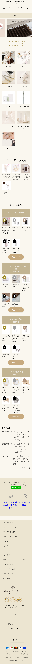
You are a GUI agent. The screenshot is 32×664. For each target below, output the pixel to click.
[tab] (17, 35)
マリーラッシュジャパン (19, 651)
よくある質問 (8, 564)
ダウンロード (8, 574)
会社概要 (6, 555)
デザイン (6, 541)
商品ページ (16, 257)
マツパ (8, 106)
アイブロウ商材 (23, 106)
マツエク (8, 67)
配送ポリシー (25, 657)
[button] (4, 8)
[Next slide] (30, 28)
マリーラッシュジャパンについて (15, 560)
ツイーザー (8, 86)
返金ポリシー (8, 657)
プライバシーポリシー (12, 654)
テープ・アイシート (8, 127)
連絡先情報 (24, 654)
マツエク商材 (8, 522)
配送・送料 (7, 578)
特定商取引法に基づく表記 (17, 660)
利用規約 (17, 657)
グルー (23, 67)
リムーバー (23, 86)
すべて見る (26, 468)
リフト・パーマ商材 (10, 527)
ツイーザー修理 (9, 569)
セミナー (8, 148)
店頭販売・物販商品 (24, 127)
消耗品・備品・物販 (10, 536)
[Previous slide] (2, 28)
